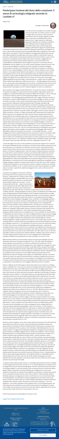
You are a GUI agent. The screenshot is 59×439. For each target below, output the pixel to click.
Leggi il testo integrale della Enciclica (13, 399)
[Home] (12, 2)
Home (4, 7)
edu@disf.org (19, 418)
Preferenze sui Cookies (43, 430)
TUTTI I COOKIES (43, 435)
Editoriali (10, 7)
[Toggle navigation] (55, 1)
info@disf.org (12, 418)
